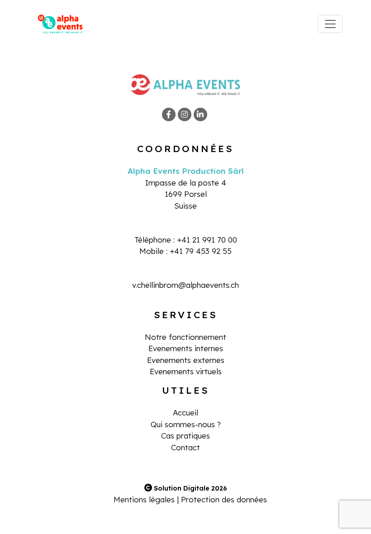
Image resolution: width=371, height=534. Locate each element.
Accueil (185, 412)
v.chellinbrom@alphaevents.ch (185, 285)
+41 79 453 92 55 (201, 251)
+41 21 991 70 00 (207, 239)
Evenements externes (185, 360)
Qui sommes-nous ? (186, 424)
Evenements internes (185, 348)
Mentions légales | (146, 499)
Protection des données (224, 499)
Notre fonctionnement (185, 337)
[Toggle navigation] (330, 24)
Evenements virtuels (186, 371)
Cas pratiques (185, 435)
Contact (185, 447)
